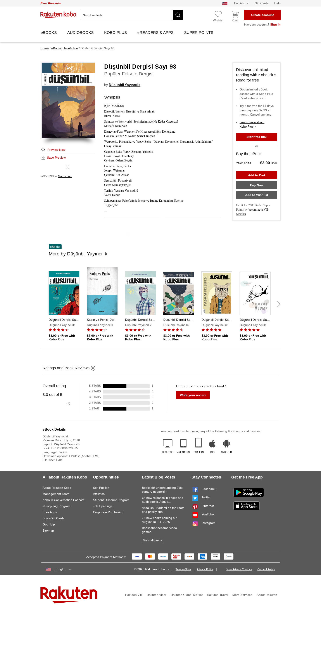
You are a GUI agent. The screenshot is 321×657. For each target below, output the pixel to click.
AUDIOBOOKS (81, 32)
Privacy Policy (205, 569)
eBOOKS (49, 32)
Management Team (56, 494)
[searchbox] (132, 15)
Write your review (193, 395)
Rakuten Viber (156, 594)
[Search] (178, 15)
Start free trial (257, 137)
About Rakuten (267, 594)
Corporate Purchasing (108, 512)
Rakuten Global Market (187, 594)
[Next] (279, 304)
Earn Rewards (50, 3)
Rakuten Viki (133, 594)
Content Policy (266, 569)
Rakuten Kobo (58, 15)
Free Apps (50, 512)
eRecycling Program (57, 506)
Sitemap (48, 530)
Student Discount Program (111, 500)
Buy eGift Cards (53, 518)
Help (277, 3)
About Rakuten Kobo (57, 487)
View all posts (152, 540)
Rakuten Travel (217, 594)
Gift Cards (262, 3)
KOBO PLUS (116, 32)
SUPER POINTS (199, 32)
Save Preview (56, 157)
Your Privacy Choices (239, 569)
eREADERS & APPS (156, 32)
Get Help (49, 524)
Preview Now (56, 149)
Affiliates (99, 494)
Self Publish (101, 487)
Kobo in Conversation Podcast (63, 500)
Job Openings (102, 506)
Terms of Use (183, 569)
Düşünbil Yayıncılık (124, 85)
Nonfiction (65, 176)
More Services (242, 594)
